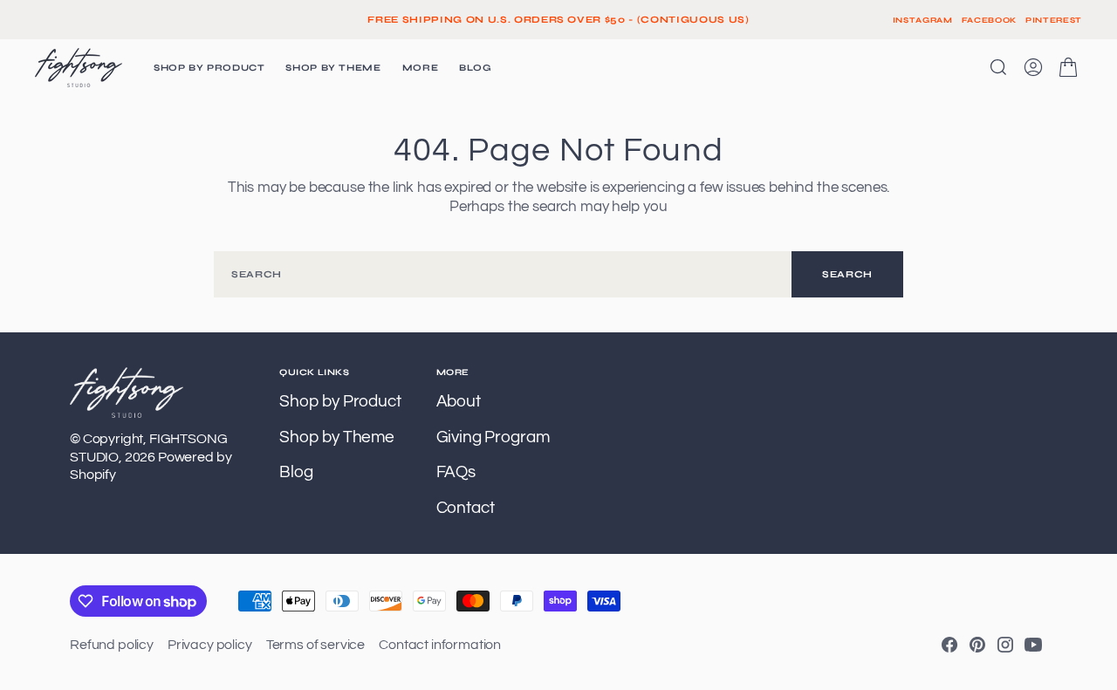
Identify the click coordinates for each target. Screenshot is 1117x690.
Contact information (440, 645)
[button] (1033, 67)
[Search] (998, 67)
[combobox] (502, 274)
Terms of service (315, 645)
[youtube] (1033, 645)
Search (847, 274)
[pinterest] (977, 645)
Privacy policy (210, 645)
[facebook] (949, 645)
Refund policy (112, 645)
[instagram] (1005, 645)
